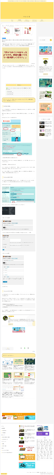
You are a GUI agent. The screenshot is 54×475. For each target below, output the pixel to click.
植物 (3, 443)
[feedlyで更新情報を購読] (10, 324)
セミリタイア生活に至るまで (7, 452)
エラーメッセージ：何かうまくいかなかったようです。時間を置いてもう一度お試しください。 (18, 89)
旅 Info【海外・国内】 (6, 437)
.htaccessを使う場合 (10, 94)
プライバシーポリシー (50, 472)
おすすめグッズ (5, 439)
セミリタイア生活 (5, 450)
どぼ (9, 317)
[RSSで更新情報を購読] (12, 324)
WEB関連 (3, 428)
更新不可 (4, 41)
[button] (28, 348)
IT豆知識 (3, 432)
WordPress (4, 38)
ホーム (3, 426)
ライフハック (4, 441)
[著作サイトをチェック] (9, 324)
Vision (3, 448)
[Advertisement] (27, 9)
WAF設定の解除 (9, 91)
